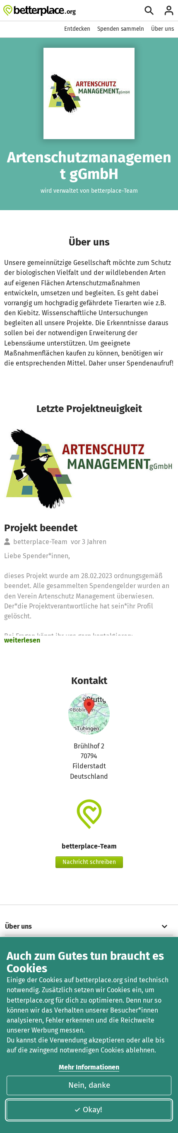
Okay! (92, 1109)
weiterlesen (22, 640)
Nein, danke (89, 1085)
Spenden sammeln (120, 28)
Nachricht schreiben (89, 862)
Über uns (162, 28)
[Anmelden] (169, 10)
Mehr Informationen (89, 1067)
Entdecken (77, 28)
